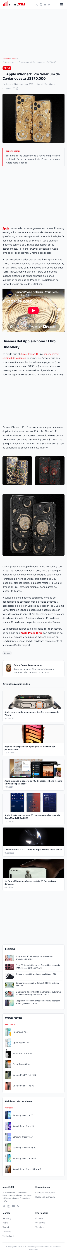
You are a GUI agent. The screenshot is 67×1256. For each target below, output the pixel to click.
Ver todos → (10, 1024)
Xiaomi (5, 1227)
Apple (14, 58)
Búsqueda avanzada (45, 1197)
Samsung (6, 1218)
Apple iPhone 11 (29, 354)
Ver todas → (8, 1236)
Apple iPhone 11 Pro (31, 632)
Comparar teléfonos (45, 1192)
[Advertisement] (33, 197)
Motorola (6, 1231)
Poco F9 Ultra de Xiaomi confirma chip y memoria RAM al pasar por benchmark (38, 966)
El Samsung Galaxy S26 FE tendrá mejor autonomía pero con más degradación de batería (38, 993)
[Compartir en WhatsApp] (17, 88)
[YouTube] (45, 4)
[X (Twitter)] (36, 4)
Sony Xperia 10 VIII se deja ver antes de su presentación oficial (34, 957)
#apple (7, 653)
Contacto (39, 1218)
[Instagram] (41, 4)
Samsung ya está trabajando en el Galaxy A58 (36, 974)
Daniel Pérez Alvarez (46, 84)
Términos (39, 1227)
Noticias (6, 58)
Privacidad (40, 1222)
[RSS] (49, 4)
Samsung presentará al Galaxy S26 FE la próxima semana (37, 984)
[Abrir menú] (61, 4)
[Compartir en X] (14, 88)
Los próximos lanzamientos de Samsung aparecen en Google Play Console (38, 1002)
